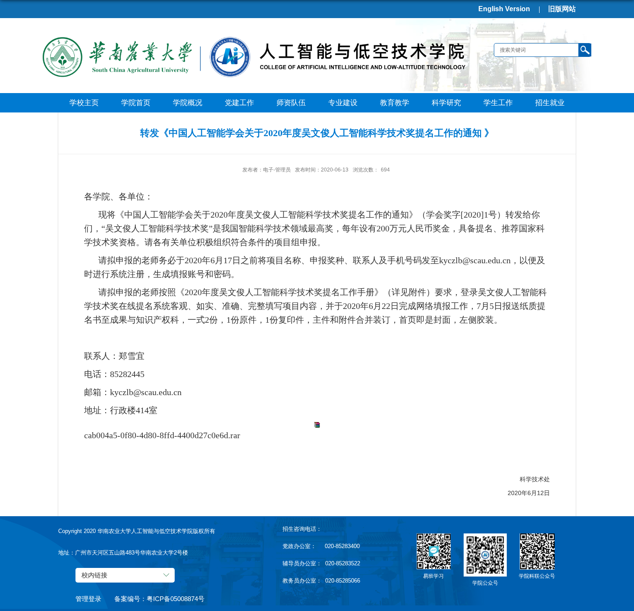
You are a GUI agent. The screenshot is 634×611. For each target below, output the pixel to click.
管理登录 (88, 598)
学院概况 (187, 103)
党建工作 (239, 103)
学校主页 (84, 103)
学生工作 (498, 103)
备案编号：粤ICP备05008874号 (159, 598)
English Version (504, 8)
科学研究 (446, 103)
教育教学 (394, 103)
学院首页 (136, 103)
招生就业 (550, 103)
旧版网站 (562, 8)
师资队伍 (291, 103)
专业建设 (343, 103)
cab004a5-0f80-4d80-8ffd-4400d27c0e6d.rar (162, 435)
